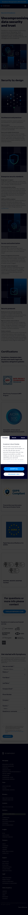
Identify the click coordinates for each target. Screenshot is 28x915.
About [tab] (23, 437)
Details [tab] (14, 437)
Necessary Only (14, 474)
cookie (9, 461)
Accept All (14, 469)
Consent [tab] (5, 437)
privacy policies (18, 461)
